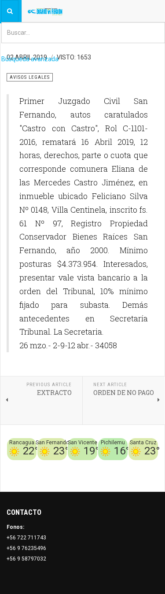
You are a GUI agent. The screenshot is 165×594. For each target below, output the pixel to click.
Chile (51, 465)
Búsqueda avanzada (30, 59)
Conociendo (26, 465)
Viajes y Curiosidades (115, 465)
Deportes (72, 465)
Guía (152, 465)
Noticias (147, 476)
